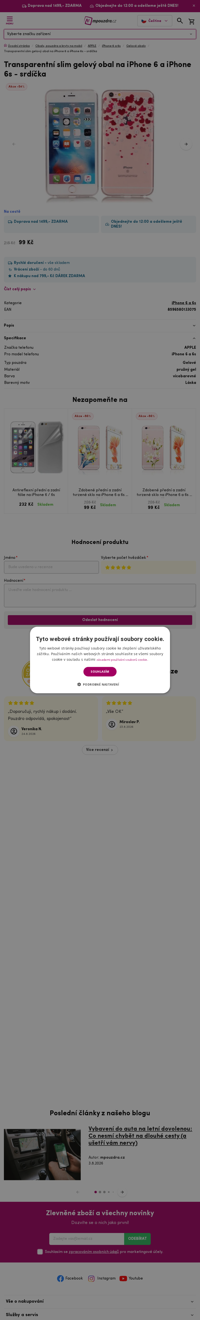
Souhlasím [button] (100, 672)
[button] (100, 684)
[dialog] (100, 660)
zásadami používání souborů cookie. (122, 660)
